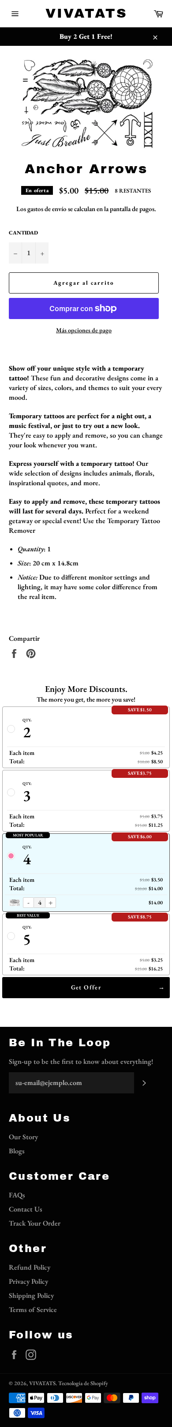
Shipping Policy (31, 1295)
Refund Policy (29, 1267)
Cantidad (23, 232)
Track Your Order (34, 1223)
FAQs (17, 1195)
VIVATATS (86, 13)
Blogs (17, 1151)
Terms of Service (33, 1309)
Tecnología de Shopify (83, 1383)
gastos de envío (47, 208)
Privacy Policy (28, 1281)
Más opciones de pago (84, 330)
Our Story (23, 1136)
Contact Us (25, 1209)
